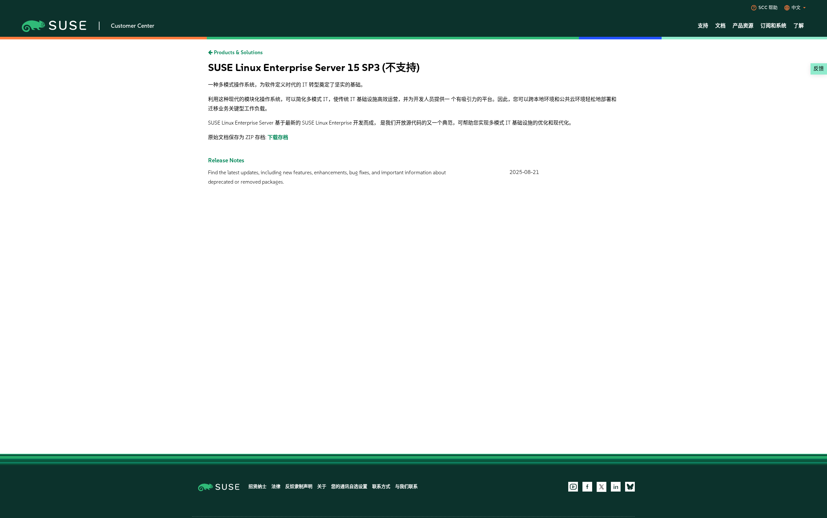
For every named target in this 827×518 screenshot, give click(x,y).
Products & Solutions (238, 52)
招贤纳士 (257, 486)
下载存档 (277, 137)
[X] (601, 487)
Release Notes (226, 160)
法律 (275, 486)
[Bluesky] (630, 487)
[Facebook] (587, 487)
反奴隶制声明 (298, 486)
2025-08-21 (524, 172)
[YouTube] (573, 487)
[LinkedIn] (616, 487)
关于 (321, 486)
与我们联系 (406, 486)
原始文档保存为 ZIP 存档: (237, 137)
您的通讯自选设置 (349, 486)
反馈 (818, 69)
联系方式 (381, 486)
